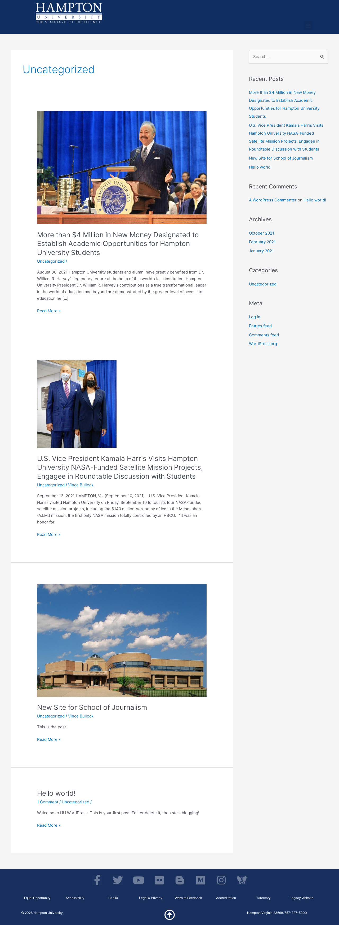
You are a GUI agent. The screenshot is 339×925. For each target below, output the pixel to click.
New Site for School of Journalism (92, 707)
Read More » (49, 310)
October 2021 (261, 233)
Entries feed (260, 325)
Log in (254, 316)
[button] (308, 25)
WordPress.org (263, 343)
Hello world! (56, 793)
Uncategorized (51, 261)
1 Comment (47, 801)
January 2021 (261, 250)
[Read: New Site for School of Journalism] (122, 640)
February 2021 (262, 241)
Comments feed (264, 334)
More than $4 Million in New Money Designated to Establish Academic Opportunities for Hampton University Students (118, 244)
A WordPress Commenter (273, 199)
